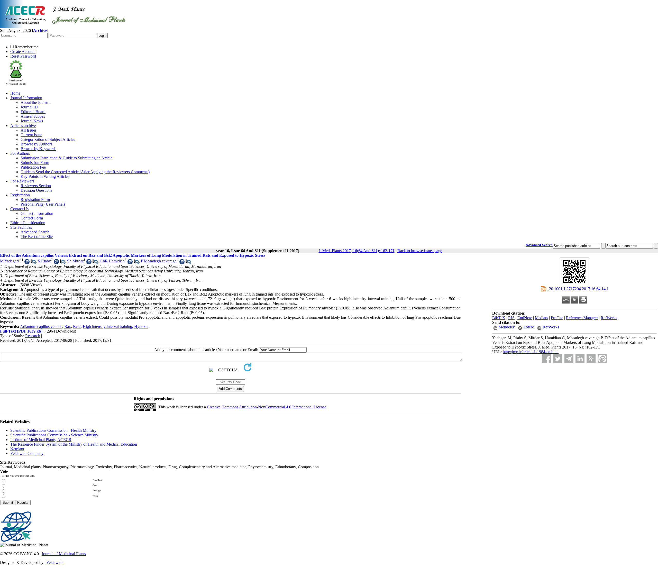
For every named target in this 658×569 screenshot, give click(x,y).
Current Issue (31, 135)
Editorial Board (33, 111)
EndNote (524, 318)
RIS (511, 318)
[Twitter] (557, 358)
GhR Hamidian (112, 261)
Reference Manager (582, 318)
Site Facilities (21, 227)
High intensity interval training (107, 326)
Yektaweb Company (26, 453)
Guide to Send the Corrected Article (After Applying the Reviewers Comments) (85, 172)
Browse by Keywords (38, 148)
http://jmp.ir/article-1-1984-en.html (531, 352)
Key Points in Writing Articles (45, 176)
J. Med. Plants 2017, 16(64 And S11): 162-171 (357, 251)
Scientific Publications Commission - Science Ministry (54, 435)
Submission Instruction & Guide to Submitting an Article (66, 158)
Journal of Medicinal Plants (64, 554)
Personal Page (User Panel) (43, 204)
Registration (20, 195)
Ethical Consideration (27, 223)
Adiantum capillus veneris (41, 326)
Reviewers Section (36, 185)
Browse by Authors (36, 144)
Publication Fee (33, 167)
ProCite (557, 318)
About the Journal (35, 102)
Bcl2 (77, 326)
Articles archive (23, 125)
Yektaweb (54, 562)
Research (32, 336)
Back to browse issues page (419, 251)
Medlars (541, 318)
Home (15, 93)
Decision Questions (36, 190)
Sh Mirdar (75, 261)
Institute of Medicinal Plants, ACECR (40, 439)
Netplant (17, 449)
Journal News (32, 121)
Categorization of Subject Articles (48, 139)
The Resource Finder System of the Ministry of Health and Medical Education (73, 444)
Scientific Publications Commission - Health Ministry (53, 430)
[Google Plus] (591, 358)
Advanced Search (35, 232)
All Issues (28, 130)
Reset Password (23, 56)
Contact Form (32, 218)
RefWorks (609, 318)
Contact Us (19, 209)
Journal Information (26, 98)
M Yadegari (9, 261)
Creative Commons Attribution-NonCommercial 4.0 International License (266, 407)
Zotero (528, 327)
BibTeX (498, 318)
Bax (67, 326)
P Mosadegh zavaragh (159, 261)
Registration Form (35, 199)
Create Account (22, 51)
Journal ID (29, 107)
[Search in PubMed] (33, 263)
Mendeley (507, 327)
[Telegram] (568, 358)
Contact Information (37, 213)
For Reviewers (22, 181)
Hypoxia (141, 326)
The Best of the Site (37, 236)
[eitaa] (602, 358)
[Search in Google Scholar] (27, 263)
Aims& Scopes (33, 116)
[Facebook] (546, 358)
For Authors (20, 153)
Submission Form (35, 162)
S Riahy (44, 261)
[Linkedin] (579, 358)
